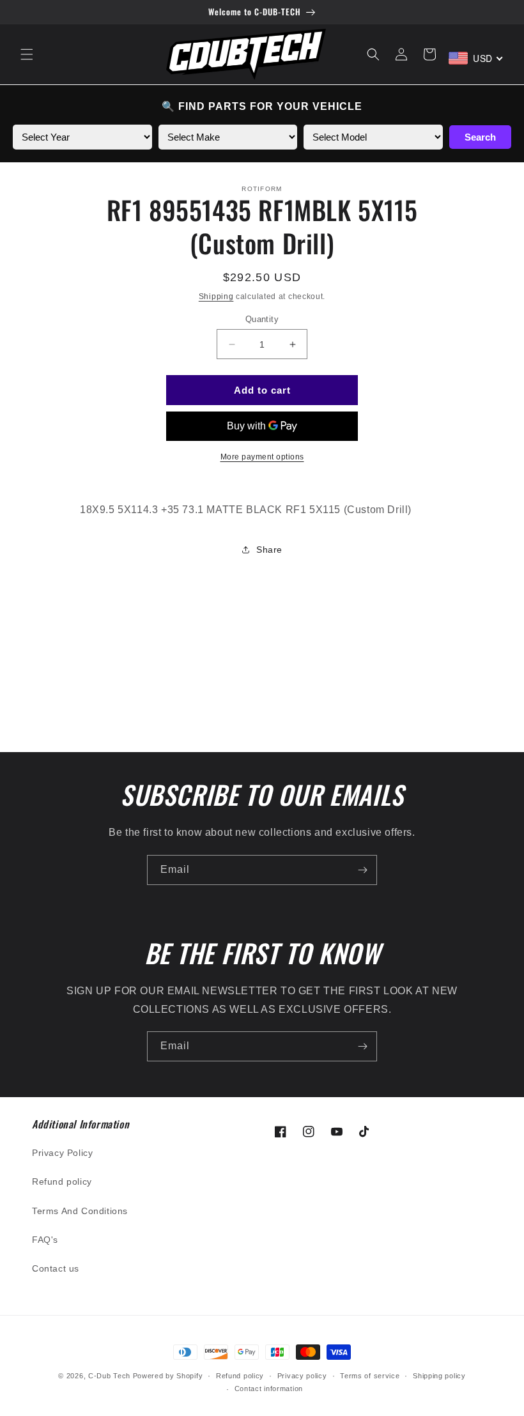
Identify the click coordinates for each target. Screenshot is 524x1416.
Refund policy (62, 1181)
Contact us (55, 1268)
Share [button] (269, 549)
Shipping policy (439, 1376)
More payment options (262, 456)
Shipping (216, 296)
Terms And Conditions (80, 1211)
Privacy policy (302, 1376)
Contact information (269, 1388)
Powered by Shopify (168, 1376)
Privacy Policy (62, 1153)
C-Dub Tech (109, 1376)
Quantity (262, 319)
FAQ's (45, 1240)
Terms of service (369, 1376)
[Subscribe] (362, 870)
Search (480, 137)
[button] (27, 54)
